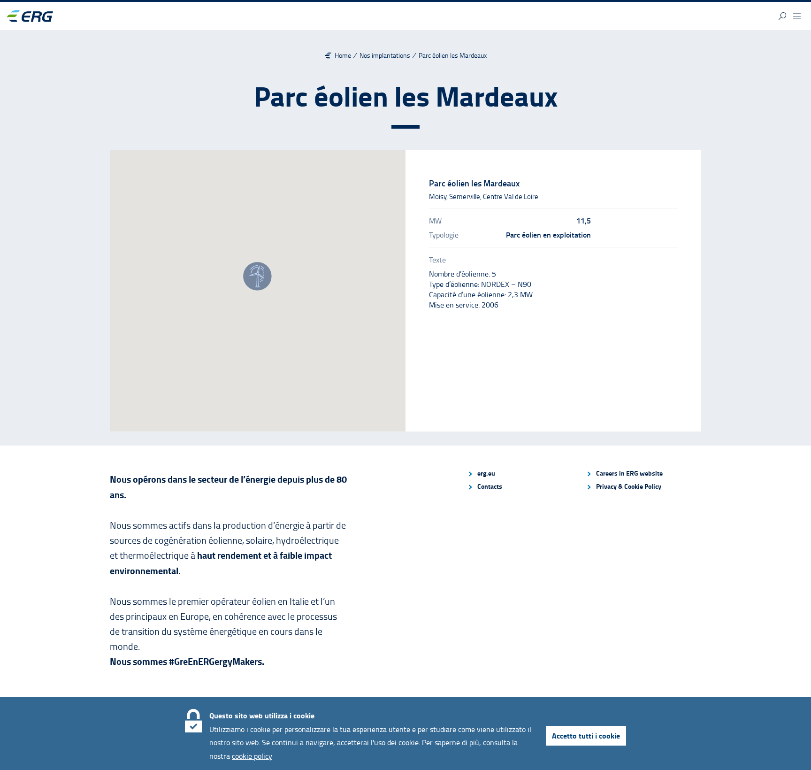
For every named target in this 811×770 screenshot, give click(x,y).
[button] (782, 16)
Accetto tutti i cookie (586, 735)
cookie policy (252, 756)
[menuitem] (523, 473)
